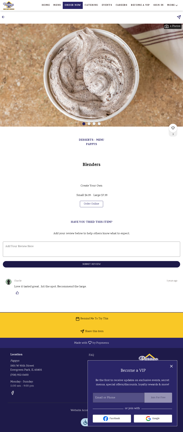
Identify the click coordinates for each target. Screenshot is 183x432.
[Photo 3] (94, 123)
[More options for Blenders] (173, 128)
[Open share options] (179, 17)
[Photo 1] (83, 123)
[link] (91, 204)
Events (107, 5)
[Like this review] (18, 292)
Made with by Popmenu (56, 342)
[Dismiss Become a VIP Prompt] (171, 366)
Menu (57, 5)
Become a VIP (140, 5)
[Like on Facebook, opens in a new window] (12, 394)
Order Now (73, 5)
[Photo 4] (99, 123)
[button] (172, 5)
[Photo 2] (89, 123)
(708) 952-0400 (19, 375)
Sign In (158, 5)
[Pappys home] (19, 5)
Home (46, 5)
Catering (91, 5)
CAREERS (121, 5)
